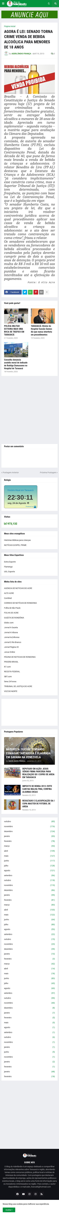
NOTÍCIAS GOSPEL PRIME (15, 545)
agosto (29, 870)
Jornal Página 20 (11, 647)
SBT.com (8, 676)
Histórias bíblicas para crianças (17, 540)
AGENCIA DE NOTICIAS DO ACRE (18, 588)
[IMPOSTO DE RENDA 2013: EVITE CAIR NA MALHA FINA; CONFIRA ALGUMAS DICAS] (12, 790)
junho (29, 861)
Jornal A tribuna (11, 632)
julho (29, 866)
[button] (3, 3)
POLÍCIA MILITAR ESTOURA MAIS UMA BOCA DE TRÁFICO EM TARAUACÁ (14, 330)
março (29, 846)
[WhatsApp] (30, 292)
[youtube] (23, 1194)
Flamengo (8, 567)
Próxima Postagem (48, 472)
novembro (29, 826)
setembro (29, 875)
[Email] (41, 292)
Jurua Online (9, 652)
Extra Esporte (10, 562)
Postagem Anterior (11, 472)
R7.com (7, 667)
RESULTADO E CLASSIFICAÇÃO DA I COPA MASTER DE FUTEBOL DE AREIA (38, 803)
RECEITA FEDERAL (12, 671)
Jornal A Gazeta (11, 627)
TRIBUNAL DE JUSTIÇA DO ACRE (18, 686)
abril (29, 851)
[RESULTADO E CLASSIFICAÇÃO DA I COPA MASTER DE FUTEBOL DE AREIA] (12, 804)
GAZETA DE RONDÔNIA (14, 618)
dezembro (29, 831)
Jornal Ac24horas (11, 637)
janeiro (29, 836)
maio (29, 856)
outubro (29, 821)
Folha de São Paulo (12, 608)
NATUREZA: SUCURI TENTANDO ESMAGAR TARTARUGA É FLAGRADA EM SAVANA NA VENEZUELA (28, 753)
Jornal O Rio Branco (12, 642)
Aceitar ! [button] (8, 1210)
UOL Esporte (9, 571)
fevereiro (29, 841)
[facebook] (17, 1194)
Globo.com (8, 623)
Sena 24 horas (10, 681)
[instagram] (29, 1194)
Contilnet (8, 598)
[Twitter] (25, 292)
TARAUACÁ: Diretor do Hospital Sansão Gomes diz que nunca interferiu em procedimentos (41, 330)
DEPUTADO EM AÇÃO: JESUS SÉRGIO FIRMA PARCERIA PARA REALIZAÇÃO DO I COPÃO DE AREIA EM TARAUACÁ (38, 773)
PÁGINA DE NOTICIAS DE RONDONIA (20, 657)
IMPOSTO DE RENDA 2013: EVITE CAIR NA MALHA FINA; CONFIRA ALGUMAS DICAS (37, 789)
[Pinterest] (35, 292)
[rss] (41, 1194)
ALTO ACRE (9, 593)
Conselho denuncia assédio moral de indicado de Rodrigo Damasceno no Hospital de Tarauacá (15, 364)
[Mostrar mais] (46, 292)
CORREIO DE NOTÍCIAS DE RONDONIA (20, 603)
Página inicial (9, 26)
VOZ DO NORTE (10, 691)
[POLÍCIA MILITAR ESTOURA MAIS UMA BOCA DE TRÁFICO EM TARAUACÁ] (16, 316)
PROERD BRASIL (11, 662)
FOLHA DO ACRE (11, 613)
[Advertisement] (29, 410)
